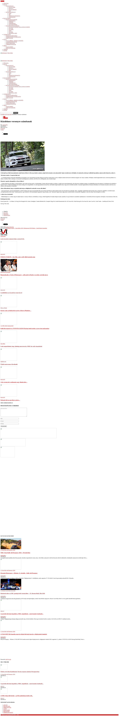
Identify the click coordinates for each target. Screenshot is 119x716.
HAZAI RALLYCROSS (11, 19)
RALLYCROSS (7, 18)
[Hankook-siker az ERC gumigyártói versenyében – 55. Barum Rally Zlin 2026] (11, 589)
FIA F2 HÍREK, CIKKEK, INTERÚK (14, 40)
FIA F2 (4, 39)
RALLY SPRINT (13, 9)
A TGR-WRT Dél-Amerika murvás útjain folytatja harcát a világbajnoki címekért (24, 634)
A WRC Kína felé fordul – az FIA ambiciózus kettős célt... (17, 695)
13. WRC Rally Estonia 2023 (7, 325)
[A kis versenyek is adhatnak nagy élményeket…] (9, 378)
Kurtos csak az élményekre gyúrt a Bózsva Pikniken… (16, 310)
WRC (10, 13)
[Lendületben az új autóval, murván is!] (9, 288)
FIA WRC (3, 343)
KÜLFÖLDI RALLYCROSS (12, 25)
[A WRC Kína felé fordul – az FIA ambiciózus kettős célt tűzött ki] (4, 693)
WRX (10, 30)
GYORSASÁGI (7, 34)
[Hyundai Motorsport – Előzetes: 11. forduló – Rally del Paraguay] (11, 569)
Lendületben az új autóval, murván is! (11, 292)
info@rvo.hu (8, 659)
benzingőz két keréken (5, 272)
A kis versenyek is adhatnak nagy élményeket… (14, 382)
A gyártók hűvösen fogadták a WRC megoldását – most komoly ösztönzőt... (22, 614)
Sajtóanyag (6, 710)
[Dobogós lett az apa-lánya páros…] (9, 396)
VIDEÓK (5, 49)
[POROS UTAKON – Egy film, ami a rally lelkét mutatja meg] (9, 253)
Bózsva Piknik (4, 308)
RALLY (5, 4)
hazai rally (5, 118)
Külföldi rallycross (8, 712)
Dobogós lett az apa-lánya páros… (10, 400)
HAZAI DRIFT (9, 47)
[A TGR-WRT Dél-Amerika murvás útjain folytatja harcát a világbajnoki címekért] (11, 630)
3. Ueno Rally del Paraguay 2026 (8, 550)
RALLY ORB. (12, 7)
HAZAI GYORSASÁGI (11, 35)
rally (4, 116)
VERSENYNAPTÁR (11, 44)
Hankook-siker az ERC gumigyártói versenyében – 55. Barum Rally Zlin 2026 (23, 593)
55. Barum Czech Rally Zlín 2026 (8, 590)
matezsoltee (5, 124)
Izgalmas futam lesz (9, 227)
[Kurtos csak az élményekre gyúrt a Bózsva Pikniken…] (9, 306)
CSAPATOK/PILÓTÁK (11, 42)
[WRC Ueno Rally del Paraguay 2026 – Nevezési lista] (11, 548)
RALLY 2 (11, 8)
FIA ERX (11, 32)
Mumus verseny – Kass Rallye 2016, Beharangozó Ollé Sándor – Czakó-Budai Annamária (27, 228)
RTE (10, 11)
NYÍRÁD (11, 22)
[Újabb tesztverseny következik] (9, 360)
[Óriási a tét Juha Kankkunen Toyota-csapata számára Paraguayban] (4, 669)
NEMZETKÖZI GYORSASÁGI (13, 37)
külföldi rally (3, 361)
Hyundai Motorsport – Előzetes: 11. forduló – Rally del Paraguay (19, 573)
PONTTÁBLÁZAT (10, 43)
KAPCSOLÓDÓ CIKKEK (7, 239)
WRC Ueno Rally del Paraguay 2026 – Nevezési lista (15, 552)
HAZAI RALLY (9, 6)
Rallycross (6, 711)
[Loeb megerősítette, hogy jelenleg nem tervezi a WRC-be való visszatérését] (9, 342)
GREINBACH (12, 23)
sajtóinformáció (6, 215)
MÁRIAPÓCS (12, 20)
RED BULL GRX (13, 33)
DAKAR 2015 (12, 17)
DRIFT (5, 45)
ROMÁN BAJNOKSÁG (14, 15)
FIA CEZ (11, 28)
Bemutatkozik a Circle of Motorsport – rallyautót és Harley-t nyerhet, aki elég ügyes (24, 275)
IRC (10, 14)
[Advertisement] (26, 57)
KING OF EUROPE (10, 48)
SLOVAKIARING (13, 24)
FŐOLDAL (6, 3)
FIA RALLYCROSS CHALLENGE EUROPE (19, 27)
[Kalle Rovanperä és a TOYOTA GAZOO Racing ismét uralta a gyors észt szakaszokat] (9, 324)
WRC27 (2, 611)
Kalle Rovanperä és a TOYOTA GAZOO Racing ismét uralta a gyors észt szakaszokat (25, 328)
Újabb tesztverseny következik (9, 364)
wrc (5, 708)
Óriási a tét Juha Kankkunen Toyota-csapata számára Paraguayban (20, 671)
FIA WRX (11, 29)
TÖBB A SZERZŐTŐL (18, 239)
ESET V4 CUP (9, 38)
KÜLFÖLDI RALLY (11, 12)
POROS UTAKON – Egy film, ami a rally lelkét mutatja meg (18, 257)
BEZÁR (2, 1)
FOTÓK (5, 50)
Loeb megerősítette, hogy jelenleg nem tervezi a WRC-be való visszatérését (21, 346)
